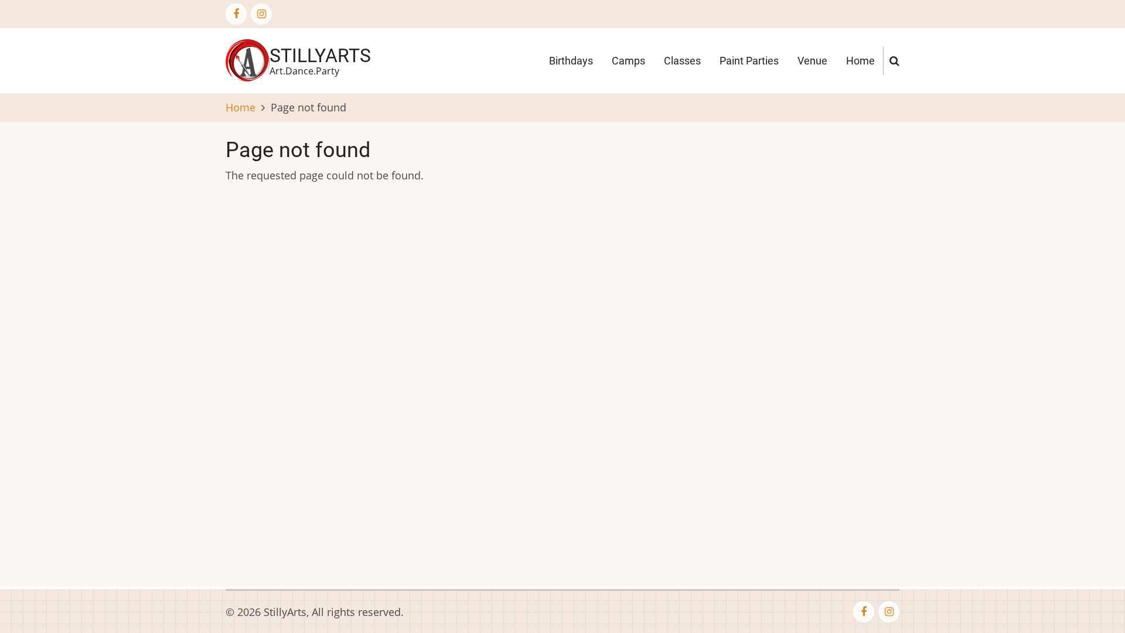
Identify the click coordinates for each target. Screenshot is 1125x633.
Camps (628, 61)
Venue (812, 61)
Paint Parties (749, 61)
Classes (682, 61)
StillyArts (320, 56)
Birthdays (571, 61)
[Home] (248, 59)
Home (860, 61)
